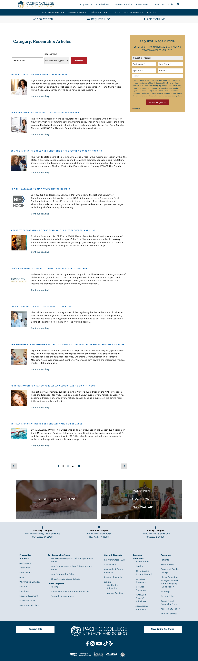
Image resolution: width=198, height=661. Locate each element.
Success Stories (27, 600)
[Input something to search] (27, 60)
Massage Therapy (76, 12)
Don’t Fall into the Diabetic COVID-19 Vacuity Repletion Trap (49, 268)
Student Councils (113, 577)
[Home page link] (36, 4)
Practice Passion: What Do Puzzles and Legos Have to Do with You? (53, 386)
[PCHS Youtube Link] (99, 645)
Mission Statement (28, 596)
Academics (24, 567)
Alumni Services (115, 593)
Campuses (84, 4)
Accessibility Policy (170, 609)
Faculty (23, 586)
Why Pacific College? (29, 582)
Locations (24, 591)
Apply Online (156, 19)
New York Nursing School (63, 574)
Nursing (54, 587)
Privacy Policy (167, 596)
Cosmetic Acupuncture (62, 596)
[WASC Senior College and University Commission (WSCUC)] (81, 654)
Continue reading (40, 96)
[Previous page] (14, 466)
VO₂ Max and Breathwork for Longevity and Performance (46, 424)
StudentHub (110, 564)
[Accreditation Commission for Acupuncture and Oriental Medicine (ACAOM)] (112, 654)
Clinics (115, 12)
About (157, 4)
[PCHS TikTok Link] (106, 645)
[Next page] (124, 466)
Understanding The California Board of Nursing (41, 306)
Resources (142, 4)
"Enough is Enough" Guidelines (141, 598)
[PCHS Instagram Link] (92, 645)
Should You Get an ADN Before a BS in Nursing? (40, 75)
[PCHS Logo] (99, 632)
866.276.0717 (45, 19)
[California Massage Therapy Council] (124, 654)
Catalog (139, 566)
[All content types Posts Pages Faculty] (56, 60)
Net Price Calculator (29, 605)
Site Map (165, 591)
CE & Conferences (132, 12)
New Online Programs (162, 629)
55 (80, 465)
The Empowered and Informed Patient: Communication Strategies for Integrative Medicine (67, 344)
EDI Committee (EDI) (114, 560)
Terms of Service (169, 613)
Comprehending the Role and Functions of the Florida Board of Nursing (56, 151)
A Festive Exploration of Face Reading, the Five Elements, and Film (53, 230)
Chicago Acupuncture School (65, 579)
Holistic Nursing (98, 12)
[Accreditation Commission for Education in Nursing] (100, 654)
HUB (170, 4)
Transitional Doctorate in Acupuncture (70, 591)
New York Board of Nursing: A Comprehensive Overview (45, 113)
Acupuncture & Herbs (52, 12)
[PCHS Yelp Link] (111, 645)
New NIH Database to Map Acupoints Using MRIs (40, 189)
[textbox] (144, 64)
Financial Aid (122, 4)
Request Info (35, 629)
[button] (178, 4)
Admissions (102, 4)
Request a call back (56, 499)
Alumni (150, 12)
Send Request (157, 102)
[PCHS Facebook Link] (87, 645)
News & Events (168, 564)
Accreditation (142, 561)
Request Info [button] (100, 19)
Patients (165, 560)
